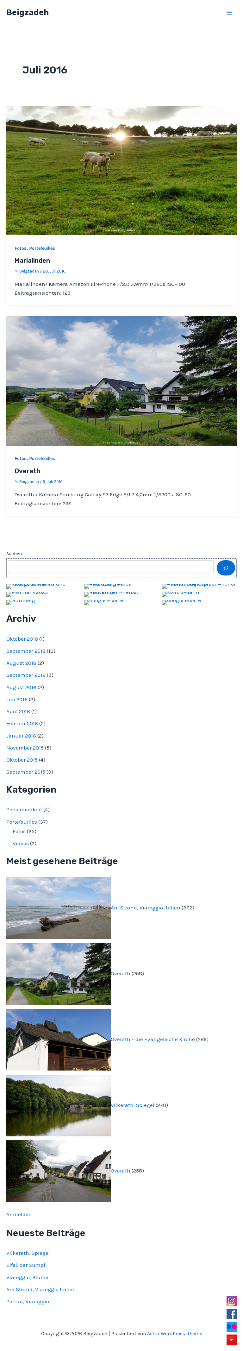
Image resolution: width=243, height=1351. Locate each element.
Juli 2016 (17, 699)
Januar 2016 (21, 735)
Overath (27, 471)
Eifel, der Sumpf (25, 1265)
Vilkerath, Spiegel (132, 1105)
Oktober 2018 (22, 639)
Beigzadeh (27, 12)
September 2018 (26, 651)
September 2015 (25, 772)
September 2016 (26, 675)
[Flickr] (232, 1327)
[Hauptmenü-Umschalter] (229, 12)
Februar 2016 (22, 723)
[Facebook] (232, 1314)
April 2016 (18, 711)
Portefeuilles (42, 248)
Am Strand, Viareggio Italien (145, 907)
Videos (21, 843)
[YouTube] (232, 1340)
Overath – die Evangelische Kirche (153, 1039)
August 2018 (21, 663)
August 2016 (21, 687)
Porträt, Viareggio (27, 1301)
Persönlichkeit (24, 809)
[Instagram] (232, 1301)
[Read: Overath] (121, 380)
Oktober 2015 (22, 760)
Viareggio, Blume (27, 1277)
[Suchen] (226, 567)
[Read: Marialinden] (121, 170)
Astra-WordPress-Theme (174, 1333)
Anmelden (19, 1214)
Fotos (21, 248)
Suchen (14, 553)
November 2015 (25, 748)
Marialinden (32, 260)
